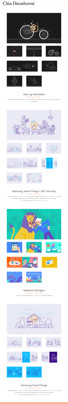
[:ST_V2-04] (53, 347)
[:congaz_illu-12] (30, 71)
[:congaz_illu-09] (53, 56)
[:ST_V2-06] (14, 362)
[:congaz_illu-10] (14, 71)
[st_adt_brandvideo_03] (53, 153)
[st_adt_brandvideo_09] (30, 168)
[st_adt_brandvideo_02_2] (34, 153)
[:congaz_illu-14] (49, 71)
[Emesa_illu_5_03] (34, 252)
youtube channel (42, 200)
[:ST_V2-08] (30, 362)
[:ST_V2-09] (49, 362)
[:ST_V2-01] (14, 347)
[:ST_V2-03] (34, 347)
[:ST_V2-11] (14, 377)
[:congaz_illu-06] (14, 56)
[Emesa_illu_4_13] (14, 282)
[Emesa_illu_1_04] (53, 252)
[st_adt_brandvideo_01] (14, 153)
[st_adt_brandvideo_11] (49, 168)
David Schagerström (51, 196)
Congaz (27, 99)
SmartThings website (44, 394)
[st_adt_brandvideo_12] (14, 183)
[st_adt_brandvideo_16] (34, 183)
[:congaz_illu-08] (34, 56)
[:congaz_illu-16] (14, 86)
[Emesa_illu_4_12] (49, 267)
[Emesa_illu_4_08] (30, 267)
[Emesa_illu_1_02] (14, 252)
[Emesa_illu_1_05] (14, 267)
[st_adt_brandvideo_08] (14, 168)
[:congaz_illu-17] (34, 86)
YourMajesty (20, 196)
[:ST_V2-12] (34, 377)
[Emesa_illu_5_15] (34, 282)
